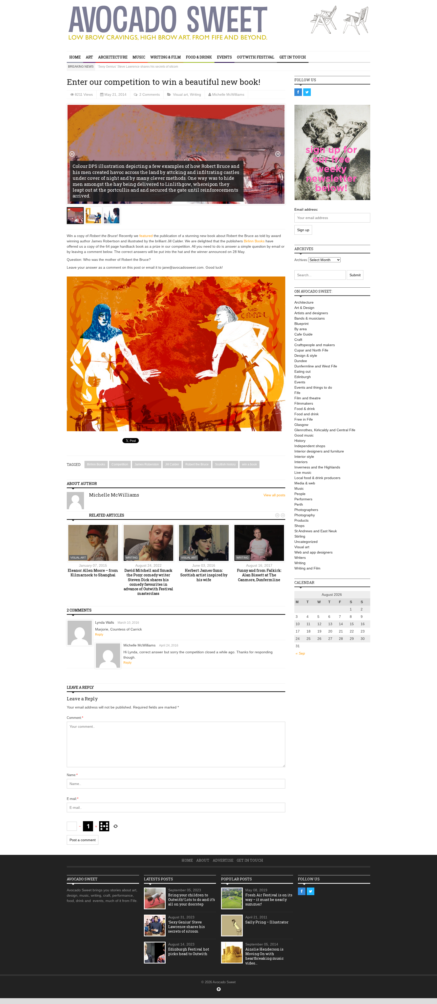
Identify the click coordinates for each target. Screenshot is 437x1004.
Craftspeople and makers (314, 345)
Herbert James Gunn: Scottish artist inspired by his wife (203, 575)
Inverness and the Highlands (317, 467)
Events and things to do (313, 387)
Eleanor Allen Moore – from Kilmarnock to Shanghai (93, 572)
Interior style (304, 457)
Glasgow (301, 425)
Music (139, 57)
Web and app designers (313, 552)
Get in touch (292, 57)
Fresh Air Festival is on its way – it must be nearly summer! (268, 900)
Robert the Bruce (197, 464)
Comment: (75, 718)
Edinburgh (302, 377)
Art (89, 57)
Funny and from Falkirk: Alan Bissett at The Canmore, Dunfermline (259, 575)
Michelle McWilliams (228, 94)
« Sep (300, 653)
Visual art (180, 94)
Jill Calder (172, 464)
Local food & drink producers (317, 478)
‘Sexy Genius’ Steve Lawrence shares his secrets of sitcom (186, 927)
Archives (300, 260)
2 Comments (149, 94)
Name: (72, 775)
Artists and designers (311, 313)
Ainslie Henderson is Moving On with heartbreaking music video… (264, 956)
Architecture (112, 57)
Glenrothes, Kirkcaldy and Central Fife (324, 430)
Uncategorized (306, 542)
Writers (300, 558)
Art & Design (304, 308)
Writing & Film (165, 57)
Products (301, 520)
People (299, 494)
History (299, 441)
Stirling (299, 536)
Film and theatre (307, 398)
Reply (99, 634)
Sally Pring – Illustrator (267, 922)
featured (146, 236)
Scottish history (225, 464)
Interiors (301, 462)
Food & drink (199, 57)
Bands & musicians (309, 318)
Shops (299, 526)
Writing (195, 94)
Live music (302, 472)
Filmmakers (303, 403)
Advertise (223, 860)
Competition (120, 464)
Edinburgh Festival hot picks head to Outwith (128, 66)
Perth (298, 504)
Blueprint (301, 324)
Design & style (305, 355)
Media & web (304, 483)
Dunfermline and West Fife (315, 366)
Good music (304, 435)
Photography (304, 515)
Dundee (300, 361)
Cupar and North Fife (311, 350)
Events (224, 57)
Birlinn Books (254, 241)
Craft (298, 340)
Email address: (306, 209)
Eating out (302, 371)
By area (300, 329)
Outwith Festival (255, 57)
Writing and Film (307, 568)
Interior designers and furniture (319, 451)
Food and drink (306, 414)
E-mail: (72, 799)
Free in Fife (303, 419)
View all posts (274, 495)
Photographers (306, 510)
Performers (303, 499)
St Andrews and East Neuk (315, 531)
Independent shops (309, 446)
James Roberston (147, 464)
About (202, 860)
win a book (249, 464)
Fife (297, 393)
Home (75, 57)
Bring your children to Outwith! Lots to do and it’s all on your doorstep (191, 900)
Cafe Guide (303, 334)
